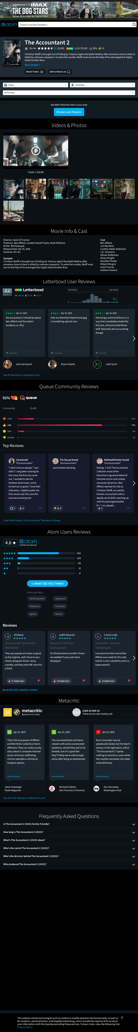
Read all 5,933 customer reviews (20, 689)
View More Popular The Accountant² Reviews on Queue (31, 520)
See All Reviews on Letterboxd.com (21, 375)
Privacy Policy (24, 1027)
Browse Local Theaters (69, 111)
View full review (13, 776)
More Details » (32, 64)
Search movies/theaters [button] (33, 24)
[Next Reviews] (134, 338)
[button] (35, 85)
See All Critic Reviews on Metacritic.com (24, 797)
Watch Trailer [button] (32, 71)
